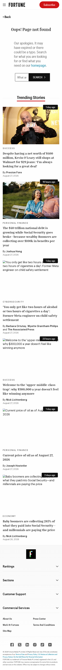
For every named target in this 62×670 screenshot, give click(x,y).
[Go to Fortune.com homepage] (17, 5)
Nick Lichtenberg (16, 400)
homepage (38, 65)
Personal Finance (15, 223)
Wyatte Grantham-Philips (43, 326)
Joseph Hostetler (16, 466)
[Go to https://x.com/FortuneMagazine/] (19, 644)
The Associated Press (21, 330)
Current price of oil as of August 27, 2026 (28, 457)
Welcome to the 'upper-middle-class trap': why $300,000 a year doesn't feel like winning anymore (30, 389)
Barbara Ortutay (16, 326)
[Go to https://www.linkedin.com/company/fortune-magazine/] (27, 644)
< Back (7, 17)
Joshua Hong (14, 251)
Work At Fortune (11, 624)
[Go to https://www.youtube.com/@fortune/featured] (50, 644)
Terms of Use (20, 654)
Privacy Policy (32, 654)
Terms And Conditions (44, 624)
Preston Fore (14, 172)
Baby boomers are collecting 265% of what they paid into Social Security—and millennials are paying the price (29, 525)
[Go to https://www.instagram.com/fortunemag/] (35, 644)
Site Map (7, 630)
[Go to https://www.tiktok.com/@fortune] (42, 644)
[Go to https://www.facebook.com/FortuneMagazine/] (12, 644)
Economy (9, 516)
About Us (7, 618)
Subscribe (49, 4)
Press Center (39, 618)
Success (9, 148)
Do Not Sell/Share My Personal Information (28, 657)
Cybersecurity (13, 302)
